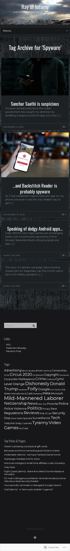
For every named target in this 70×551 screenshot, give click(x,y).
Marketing (37, 394)
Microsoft (57, 393)
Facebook (22, 390)
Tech (55, 417)
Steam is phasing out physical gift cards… (26, 446)
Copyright (51, 374)
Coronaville (64, 375)
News (33, 403)
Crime (41, 379)
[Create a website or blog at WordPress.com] (35, 538)
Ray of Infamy (35, 6)
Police (63, 403)
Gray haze (9, 467)
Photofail (52, 403)
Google (44, 389)
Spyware (27, 418)
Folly (32, 388)
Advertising (13, 370)
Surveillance (41, 418)
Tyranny (40, 422)
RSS (8, 344)
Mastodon (11, 348)
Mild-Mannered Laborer (34, 398)
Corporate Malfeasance (19, 379)
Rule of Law (46, 413)
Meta (46, 393)
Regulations (13, 413)
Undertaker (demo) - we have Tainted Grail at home (32, 454)
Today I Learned (23, 423)
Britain (39, 370)
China (6, 375)
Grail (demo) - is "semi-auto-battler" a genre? (28, 489)
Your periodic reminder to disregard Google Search (32, 485)
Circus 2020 (21, 374)
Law (30, 393)
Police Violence (15, 408)
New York (42, 404)
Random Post (13, 351)
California (47, 371)
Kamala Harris (19, 393)
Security (58, 413)
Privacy (46, 409)
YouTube (23, 428)
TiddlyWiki (9, 423)
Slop (7, 418)
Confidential (38, 375)
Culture (50, 379)
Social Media (16, 418)
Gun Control (55, 390)
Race (54, 408)
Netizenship (15, 403)
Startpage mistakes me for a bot (22, 459)
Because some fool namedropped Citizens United (31, 450)
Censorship (59, 370)
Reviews (31, 413)
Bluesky (22, 348)
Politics (34, 408)
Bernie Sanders (28, 371)
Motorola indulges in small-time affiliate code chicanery (34, 463)
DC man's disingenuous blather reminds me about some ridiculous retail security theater (35, 479)
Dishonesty (37, 383)
